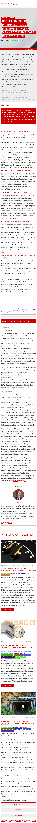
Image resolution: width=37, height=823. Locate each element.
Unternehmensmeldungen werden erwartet (19, 117)
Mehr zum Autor (6, 522)
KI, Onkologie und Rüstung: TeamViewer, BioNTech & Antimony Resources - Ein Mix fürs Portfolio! (17, 723)
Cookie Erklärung (30, 820)
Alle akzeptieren (18, 804)
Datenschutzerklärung (16, 820)
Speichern (18, 810)
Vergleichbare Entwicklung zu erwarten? (19, 115)
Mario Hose (24, 91)
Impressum (4, 820)
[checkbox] (2, 800)
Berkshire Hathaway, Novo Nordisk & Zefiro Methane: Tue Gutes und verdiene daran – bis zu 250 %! (18, 647)
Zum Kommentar (7, 609)
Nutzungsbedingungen (18, 480)
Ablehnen (18, 815)
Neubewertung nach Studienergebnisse (18, 110)
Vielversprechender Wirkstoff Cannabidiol (19, 112)
